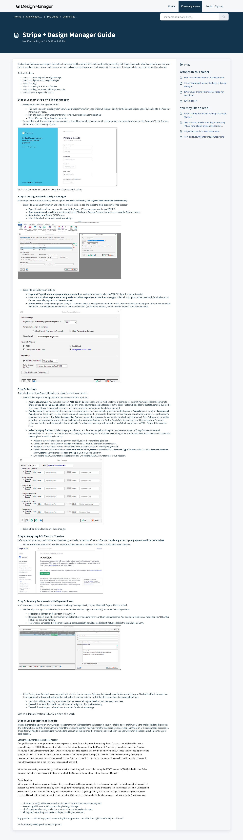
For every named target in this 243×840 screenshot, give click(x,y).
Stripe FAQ (56, 824)
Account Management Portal (46, 104)
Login (209, 6)
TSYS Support (190, 100)
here (48, 544)
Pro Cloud (52, 16)
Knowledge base (190, 6)
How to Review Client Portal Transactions (204, 77)
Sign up (219, 6)
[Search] (224, 16)
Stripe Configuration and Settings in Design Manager (205, 84)
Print (187, 64)
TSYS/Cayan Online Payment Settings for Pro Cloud (204, 93)
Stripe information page (83, 109)
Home (171, 6)
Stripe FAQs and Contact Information (202, 131)
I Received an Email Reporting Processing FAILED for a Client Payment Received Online (204, 124)
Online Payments (72, 16)
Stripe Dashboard (115, 818)
